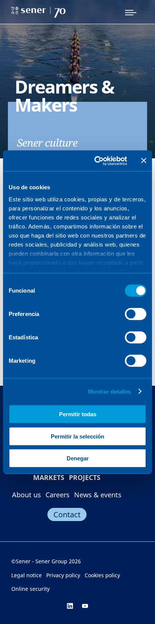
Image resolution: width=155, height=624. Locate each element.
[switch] (135, 314)
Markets (48, 477)
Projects (84, 477)
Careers (58, 495)
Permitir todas (77, 414)
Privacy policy (63, 575)
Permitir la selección (77, 436)
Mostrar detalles (109, 391)
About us (26, 495)
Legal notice (26, 575)
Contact (67, 514)
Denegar (78, 458)
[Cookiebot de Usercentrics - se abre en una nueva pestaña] (96, 161)
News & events (98, 495)
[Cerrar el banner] (143, 160)
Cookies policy (102, 575)
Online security (30, 588)
